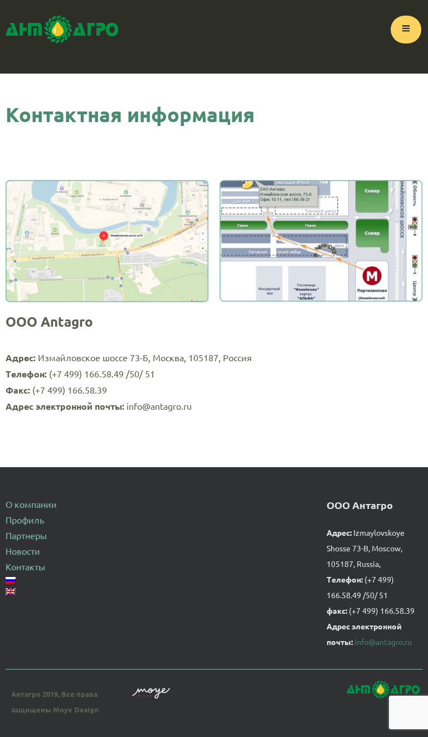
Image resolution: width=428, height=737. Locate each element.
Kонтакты (25, 566)
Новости (23, 550)
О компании (31, 504)
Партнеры (26, 535)
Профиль (25, 519)
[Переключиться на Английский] (26, 591)
